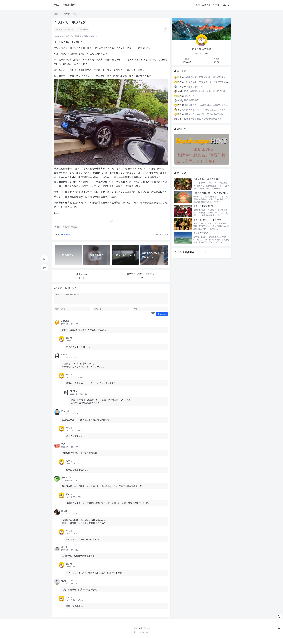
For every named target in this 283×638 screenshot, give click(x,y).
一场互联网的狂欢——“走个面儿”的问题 (211, 192)
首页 (198, 5)
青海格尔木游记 (200, 233)
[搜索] (229, 5)
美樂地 (64, 547)
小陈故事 (65, 321)
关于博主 (217, 5)
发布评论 (163, 314)
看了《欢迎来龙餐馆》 (203, 206)
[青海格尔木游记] (183, 238)
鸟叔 (63, 444)
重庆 (75, 227)
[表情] (153, 314)
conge (64, 510)
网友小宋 (65, 410)
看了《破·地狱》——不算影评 (207, 219)
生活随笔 (65, 14)
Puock (146, 632)
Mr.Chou (65, 354)
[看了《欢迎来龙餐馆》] (183, 211)
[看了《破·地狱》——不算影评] (183, 224)
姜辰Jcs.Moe (67, 580)
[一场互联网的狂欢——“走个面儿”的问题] (183, 197)
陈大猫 (69, 337)
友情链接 (206, 5)
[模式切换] (224, 5)
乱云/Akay (66, 477)
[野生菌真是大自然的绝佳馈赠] (183, 184)
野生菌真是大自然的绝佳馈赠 (206, 179)
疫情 (67, 227)
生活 (59, 227)
